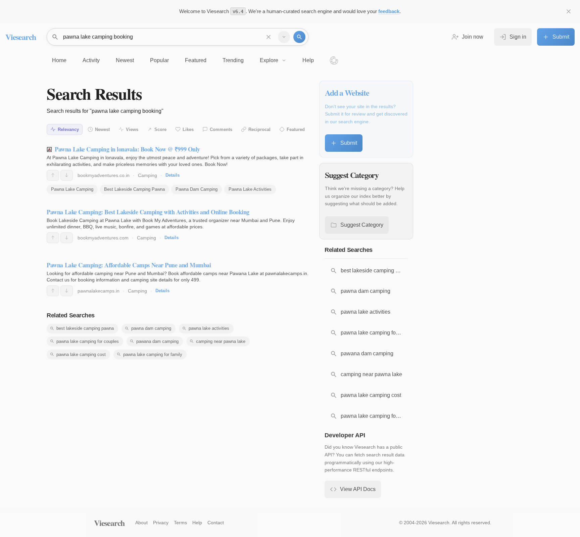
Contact (215, 522)
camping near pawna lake (220, 341)
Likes (188, 129)
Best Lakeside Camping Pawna (134, 189)
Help (197, 522)
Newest (102, 129)
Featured (296, 129)
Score (160, 129)
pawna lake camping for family (152, 354)
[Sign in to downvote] (66, 175)
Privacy (160, 522)
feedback (388, 11)
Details (172, 175)
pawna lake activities (209, 328)
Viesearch (20, 37)
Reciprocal (259, 129)
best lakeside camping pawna (85, 328)
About (141, 522)
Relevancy (68, 129)
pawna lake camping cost (81, 354)
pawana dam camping (157, 341)
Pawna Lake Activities (250, 189)
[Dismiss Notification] (569, 11)
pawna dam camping (151, 328)
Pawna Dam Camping (197, 189)
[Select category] (284, 37)
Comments (221, 129)
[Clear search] (268, 37)
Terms (180, 522)
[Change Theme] (334, 60)
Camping (147, 175)
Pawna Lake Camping (72, 189)
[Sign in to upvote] (53, 175)
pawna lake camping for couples (87, 341)
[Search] (299, 37)
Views (132, 129)
